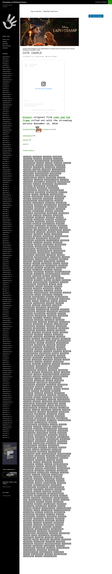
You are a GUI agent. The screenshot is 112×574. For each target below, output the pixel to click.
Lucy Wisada (36, 409)
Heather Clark (41, 330)
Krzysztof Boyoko (29, 399)
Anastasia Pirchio (48, 183)
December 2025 (6, 73)
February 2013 (6, 391)
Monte (38, 453)
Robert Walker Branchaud (55, 493)
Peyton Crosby (48, 476)
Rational (33, 50)
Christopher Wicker (43, 252)
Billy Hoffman (47, 215)
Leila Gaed (27, 405)
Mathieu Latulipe (43, 424)
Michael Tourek (51, 443)
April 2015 (5, 337)
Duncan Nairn (37, 288)
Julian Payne (27, 376)
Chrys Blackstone (57, 252)
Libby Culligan (43, 407)
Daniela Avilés (28, 271)
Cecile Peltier (28, 234)
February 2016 (6, 318)
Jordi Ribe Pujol (53, 367)
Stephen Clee (27, 522)
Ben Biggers (49, 211)
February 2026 (6, 69)
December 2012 (6, 395)
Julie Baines (36, 376)
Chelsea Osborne (54, 238)
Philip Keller (60, 478)
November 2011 (6, 422)
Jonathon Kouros (41, 367)
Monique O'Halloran (54, 451)
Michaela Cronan (53, 445)
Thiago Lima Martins (57, 529)
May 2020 (5, 213)
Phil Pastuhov (38, 478)
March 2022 (5, 167)
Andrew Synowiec (52, 192)
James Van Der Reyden (64, 340)
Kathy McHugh (41, 384)
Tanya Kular (59, 524)
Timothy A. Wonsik (44, 535)
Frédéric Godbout (40, 313)
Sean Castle (39, 512)
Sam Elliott (40, 501)
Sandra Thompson (41, 506)
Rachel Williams (28, 483)
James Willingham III (29, 342)
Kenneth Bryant (45, 390)
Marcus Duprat (60, 416)
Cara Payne (67, 229)
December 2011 (6, 420)
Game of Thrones (7, 45)
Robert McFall (41, 493)
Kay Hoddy (49, 386)
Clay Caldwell (28, 257)
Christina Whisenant (41, 246)
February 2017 (6, 295)
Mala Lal (61, 414)
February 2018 (6, 270)
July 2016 (5, 310)
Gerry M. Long (38, 317)
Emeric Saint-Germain (61, 296)
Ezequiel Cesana (41, 307)
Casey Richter (41, 232)
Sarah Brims (27, 508)
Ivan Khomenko (28, 334)
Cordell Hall (64, 259)
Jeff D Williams (28, 351)
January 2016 (6, 320)
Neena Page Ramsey (52, 457)
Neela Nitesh (41, 457)
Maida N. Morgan (52, 414)
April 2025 (5, 90)
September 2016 (7, 305)
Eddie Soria (58, 290)
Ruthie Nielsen (47, 499)
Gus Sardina (50, 326)
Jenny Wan (55, 353)
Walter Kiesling (42, 549)
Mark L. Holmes (52, 420)
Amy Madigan (27, 183)
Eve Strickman (57, 305)
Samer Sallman (28, 503)
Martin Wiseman (28, 422)
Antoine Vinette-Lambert (46, 200)
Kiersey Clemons (59, 393)
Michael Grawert (29, 439)
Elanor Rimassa (28, 294)
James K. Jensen (65, 338)
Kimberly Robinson (40, 395)
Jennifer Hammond (45, 353)
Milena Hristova (45, 449)
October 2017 (6, 278)
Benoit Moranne (63, 213)
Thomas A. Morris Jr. (29, 531)
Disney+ (27, 117)
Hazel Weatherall (29, 330)
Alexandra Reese (29, 175)
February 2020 (6, 220)
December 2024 (6, 98)
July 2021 (5, 184)
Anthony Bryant (48, 198)
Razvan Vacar (28, 485)
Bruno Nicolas (62, 225)
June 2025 (5, 86)
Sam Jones (49, 501)
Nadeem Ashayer (39, 455)
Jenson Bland (64, 353)
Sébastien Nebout (29, 514)
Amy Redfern (37, 183)
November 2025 (6, 75)
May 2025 (5, 88)
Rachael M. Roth (50, 480)
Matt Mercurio (57, 426)
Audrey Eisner (50, 209)
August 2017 (6, 282)
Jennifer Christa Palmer (31, 353)
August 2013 (6, 379)
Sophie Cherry (60, 518)
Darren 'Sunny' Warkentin (62, 271)
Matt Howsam (46, 426)
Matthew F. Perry (29, 430)
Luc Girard (27, 409)
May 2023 (5, 138)
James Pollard (40, 340)
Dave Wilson (65, 273)
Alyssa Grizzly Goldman (51, 179)
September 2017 (7, 280)
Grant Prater (42, 321)
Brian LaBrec (37, 223)
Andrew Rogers (40, 192)
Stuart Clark (28, 524)
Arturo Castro (28, 206)
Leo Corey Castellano (38, 405)
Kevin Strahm (38, 393)
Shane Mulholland (29, 516)
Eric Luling (27, 301)
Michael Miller (62, 441)
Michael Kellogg (40, 441)
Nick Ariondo (51, 460)
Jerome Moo (27, 357)
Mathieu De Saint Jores (30, 424)
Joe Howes (66, 359)
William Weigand (58, 552)
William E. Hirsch (53, 549)
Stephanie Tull (50, 520)
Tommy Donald (45, 539)
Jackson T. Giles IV (50, 336)
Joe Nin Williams (28, 361)
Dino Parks (53, 284)
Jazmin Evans (38, 349)
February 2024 (6, 119)
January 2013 (6, 393)
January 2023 (6, 146)
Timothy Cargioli (56, 535)
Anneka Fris (27, 198)
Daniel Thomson (37, 269)
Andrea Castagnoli (60, 183)
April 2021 (5, 190)
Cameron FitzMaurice (40, 229)
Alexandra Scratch (41, 175)
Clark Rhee (61, 255)
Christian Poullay (60, 244)
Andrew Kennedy (43, 190)
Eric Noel (35, 301)
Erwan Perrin (27, 303)
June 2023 (5, 136)
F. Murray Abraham (53, 307)
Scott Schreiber (28, 512)
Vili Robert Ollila (49, 545)
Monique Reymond (29, 453)
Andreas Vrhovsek (39, 186)
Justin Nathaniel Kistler (60, 376)
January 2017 (6, 297)
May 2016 (5, 314)
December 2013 (6, 370)
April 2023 (5, 140)
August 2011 (6, 429)
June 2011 (5, 433)
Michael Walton (62, 443)
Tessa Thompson (28, 529)
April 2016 (5, 316)
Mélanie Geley (62, 432)
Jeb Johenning (61, 349)
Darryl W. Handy (38, 273)
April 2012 (5, 412)
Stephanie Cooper (38, 520)
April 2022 (5, 165)
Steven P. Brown (58, 522)
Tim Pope (34, 535)
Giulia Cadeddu (28, 319)
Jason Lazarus (37, 347)
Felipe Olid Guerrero (43, 309)
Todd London (49, 537)
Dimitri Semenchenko (30, 284)
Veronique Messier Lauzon (53, 543)
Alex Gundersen (50, 167)
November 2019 (6, 226)
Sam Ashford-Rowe (29, 501)
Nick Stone (37, 462)
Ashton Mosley (28, 209)
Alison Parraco (51, 177)
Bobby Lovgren (40, 217)
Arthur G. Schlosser (50, 204)
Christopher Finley (29, 248)
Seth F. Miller (51, 514)
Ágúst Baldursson (29, 163)
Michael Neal (27, 443)
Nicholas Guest (40, 460)
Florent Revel (41, 311)
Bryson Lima (54, 227)
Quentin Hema (39, 480)
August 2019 (6, 232)
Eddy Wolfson (28, 292)
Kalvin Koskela (57, 378)
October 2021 (6, 178)
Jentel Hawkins (28, 355)
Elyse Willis (27, 296)
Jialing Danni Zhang (59, 357)
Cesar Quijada (38, 234)
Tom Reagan (27, 539)
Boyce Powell (28, 219)
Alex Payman (36, 169)
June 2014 (5, 358)
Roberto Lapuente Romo (41, 495)
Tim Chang (27, 535)
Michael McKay (52, 441)
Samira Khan (38, 503)
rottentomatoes (27, 135)
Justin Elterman (46, 376)
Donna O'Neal (48, 286)
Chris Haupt (48, 242)
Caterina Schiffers (63, 232)
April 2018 (5, 266)
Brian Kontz (27, 223)
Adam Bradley (57, 156)
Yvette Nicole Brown (50, 556)
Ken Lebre (27, 390)
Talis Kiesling (38, 524)
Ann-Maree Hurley (37, 196)
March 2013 (5, 389)
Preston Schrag (28, 480)
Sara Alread (52, 506)
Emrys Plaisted (42, 298)
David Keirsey (41, 56)
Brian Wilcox (60, 223)
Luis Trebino (66, 409)
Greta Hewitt (48, 324)
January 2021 (6, 197)
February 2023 (6, 144)
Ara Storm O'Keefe (38, 202)
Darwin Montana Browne (53, 273)
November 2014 (6, 347)
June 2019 (5, 236)
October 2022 (6, 153)
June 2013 (5, 383)
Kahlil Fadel (46, 378)
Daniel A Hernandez (38, 265)
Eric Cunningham (64, 298)
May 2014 (5, 360)
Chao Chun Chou (56, 234)
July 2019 (5, 234)
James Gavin (55, 338)
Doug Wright (27, 288)
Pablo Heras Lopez (50, 468)
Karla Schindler (39, 380)
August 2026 (6, 56)
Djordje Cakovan (29, 286)
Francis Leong (28, 313)
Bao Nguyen (27, 211)
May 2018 (5, 264)
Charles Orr (27, 236)
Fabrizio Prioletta (29, 309)
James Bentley (46, 338)
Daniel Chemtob (28, 267)
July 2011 (5, 431)
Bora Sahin (60, 217)
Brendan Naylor (28, 221)
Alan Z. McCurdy (60, 165)
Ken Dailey (57, 388)
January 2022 (6, 171)
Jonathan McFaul (54, 365)
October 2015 (6, 324)
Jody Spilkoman (48, 359)
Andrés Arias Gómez (29, 188)
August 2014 (6, 353)
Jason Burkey (51, 344)
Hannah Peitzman (52, 328)
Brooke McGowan (40, 225)
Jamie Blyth (40, 342)
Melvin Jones (62, 434)
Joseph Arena (53, 370)
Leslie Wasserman (60, 405)
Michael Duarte (51, 437)
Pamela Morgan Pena (63, 468)
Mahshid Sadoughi (40, 414)
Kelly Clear (38, 388)
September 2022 (7, 155)
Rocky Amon (63, 495)
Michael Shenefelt (39, 443)
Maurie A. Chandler (29, 432)
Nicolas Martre (58, 462)
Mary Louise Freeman (41, 422)
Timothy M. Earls (28, 537)
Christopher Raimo (59, 250)
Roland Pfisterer (47, 497)
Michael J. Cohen (28, 441)
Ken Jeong (65, 388)
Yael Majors (48, 554)
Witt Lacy (26, 554)
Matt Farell (37, 426)
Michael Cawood (28, 437)
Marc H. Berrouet (29, 416)
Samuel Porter (61, 503)
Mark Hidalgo (41, 420)
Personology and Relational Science (15, 2)
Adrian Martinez (28, 160)
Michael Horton (65, 439)
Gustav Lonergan (61, 326)
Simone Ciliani (28, 518)
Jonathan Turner (29, 367)
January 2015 (6, 343)
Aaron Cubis (27, 156)
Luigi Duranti (56, 409)
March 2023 (5, 142)
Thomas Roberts (64, 533)
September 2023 (7, 130)
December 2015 (6, 322)
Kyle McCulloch (41, 399)
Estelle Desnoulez (39, 303)
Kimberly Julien (28, 395)
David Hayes (46, 275)
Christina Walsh (28, 246)
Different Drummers (101, 2)
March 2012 (5, 414)
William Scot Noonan (46, 552)
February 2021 (6, 194)
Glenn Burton (39, 319)
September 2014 (7, 351)
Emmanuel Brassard (29, 298)
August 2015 (6, 328)
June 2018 (5, 261)
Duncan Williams (48, 288)
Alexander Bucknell (30, 171)
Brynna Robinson (43, 227)
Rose (25, 499)
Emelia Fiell (50, 296)
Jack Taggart (28, 336)
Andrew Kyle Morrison (56, 190)
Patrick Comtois (50, 470)
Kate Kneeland (59, 380)
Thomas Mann (53, 533)
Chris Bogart (65, 240)
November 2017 (6, 276)
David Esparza (37, 275)
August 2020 (6, 207)
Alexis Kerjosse (53, 175)
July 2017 (5, 284)
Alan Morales (49, 165)
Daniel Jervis (39, 267)
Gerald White (28, 317)
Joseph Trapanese (47, 372)
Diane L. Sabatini (54, 282)
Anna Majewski (49, 196)
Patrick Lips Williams (30, 472)
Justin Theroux (28, 378)
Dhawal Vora (56, 280)
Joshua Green (28, 374)
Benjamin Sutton (52, 213)
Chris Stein (38, 244)
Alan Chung (39, 165)
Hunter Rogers (60, 330)
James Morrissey (28, 340)
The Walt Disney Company (42, 529)
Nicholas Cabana (29, 460)
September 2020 (7, 205)
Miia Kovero (62, 447)
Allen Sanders (28, 179)
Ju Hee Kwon (37, 374)
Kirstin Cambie (52, 395)
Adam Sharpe (37, 158)
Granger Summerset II (30, 321)
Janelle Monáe (50, 342)
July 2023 (5, 134)
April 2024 (5, 115)
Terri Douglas (47, 526)
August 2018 (6, 257)
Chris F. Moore (38, 242)
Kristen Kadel (28, 397)
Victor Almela (67, 543)
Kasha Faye (50, 380)
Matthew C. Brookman (50, 428)
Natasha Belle (51, 455)
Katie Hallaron (51, 384)
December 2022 (6, 148)
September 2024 (7, 105)
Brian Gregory (60, 221)
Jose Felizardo (42, 370)
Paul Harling (64, 472)
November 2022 (6, 151)
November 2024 (6, 100)
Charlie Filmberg (48, 236)
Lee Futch (62, 403)
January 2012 (6, 418)
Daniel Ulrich (48, 269)
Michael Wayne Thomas (30, 445)
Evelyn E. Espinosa (29, 307)
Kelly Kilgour (48, 388)
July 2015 (5, 330)
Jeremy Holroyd (50, 355)
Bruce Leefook (52, 225)
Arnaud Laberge (61, 202)
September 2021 (7, 180)
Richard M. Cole (38, 489)
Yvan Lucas (39, 556)
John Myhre (27, 363)
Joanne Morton (37, 359)
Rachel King (60, 480)
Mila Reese (36, 449)
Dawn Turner (50, 278)
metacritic (26, 140)
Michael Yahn (42, 445)
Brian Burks (50, 221)
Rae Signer (39, 483)
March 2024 (5, 117)
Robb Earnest (57, 491)
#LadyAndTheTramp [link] (29, 129)
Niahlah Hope (64, 457)
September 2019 (7, 230)
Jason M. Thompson (49, 347)
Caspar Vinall (51, 232)
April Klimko (58, 200)
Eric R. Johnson (45, 301)
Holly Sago (50, 330)
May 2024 (5, 113)
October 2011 (6, 425)
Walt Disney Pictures (63, 547)
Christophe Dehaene (54, 246)
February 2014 (6, 366)
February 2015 (6, 341)
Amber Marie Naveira (63, 181)
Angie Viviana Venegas (57, 194)
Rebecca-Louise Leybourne (41, 485)
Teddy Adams (37, 526)
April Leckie (27, 202)
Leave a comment (52, 56)
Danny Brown (49, 271)
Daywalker (5, 48)
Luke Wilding (41, 411)
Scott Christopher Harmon (62, 510)
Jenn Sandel (67, 351)
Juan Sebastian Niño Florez (51, 374)
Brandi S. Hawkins (61, 219)
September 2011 (6, 427)
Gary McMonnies (28, 315)
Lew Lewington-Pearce (30, 407)
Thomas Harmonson (29, 533)
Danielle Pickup (38, 271)
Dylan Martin (38, 290)
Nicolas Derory (46, 462)
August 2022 (6, 157)
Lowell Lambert (63, 407)
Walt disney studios (29, 549)
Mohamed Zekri (42, 451)
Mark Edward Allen (29, 420)
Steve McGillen (47, 522)
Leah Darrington (41, 403)
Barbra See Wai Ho (38, 211)
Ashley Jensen (52, 206)
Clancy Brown (51, 255)
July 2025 (5, 84)
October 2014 (6, 349)
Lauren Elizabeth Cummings (61, 401)
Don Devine (39, 286)
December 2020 (6, 199)
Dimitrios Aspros (42, 284)
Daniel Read (27, 269)
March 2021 (5, 192)
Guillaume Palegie (29, 326)
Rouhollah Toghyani (35, 499)
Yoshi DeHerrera (28, 556)
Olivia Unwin (40, 466)
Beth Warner (27, 215)
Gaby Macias (61, 313)
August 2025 (6, 82)
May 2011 (5, 435)
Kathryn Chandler (29, 384)
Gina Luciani (47, 317)
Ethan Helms (50, 303)
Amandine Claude (39, 181)
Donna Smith (58, 286)
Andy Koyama (62, 192)
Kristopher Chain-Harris (61, 397)
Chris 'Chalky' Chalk (53, 240)
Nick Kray (59, 460)
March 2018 (5, 268)
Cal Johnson (63, 227)
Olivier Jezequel (50, 466)
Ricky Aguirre (28, 491)
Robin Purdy (54, 495)
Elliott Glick (58, 294)
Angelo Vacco (44, 194)
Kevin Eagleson (28, 393)
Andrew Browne (42, 188)
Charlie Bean (37, 236)
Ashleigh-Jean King (40, 206)
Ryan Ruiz (56, 499)
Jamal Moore (36, 338)
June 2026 (5, 61)
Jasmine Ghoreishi (40, 344)
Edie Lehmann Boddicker (41, 292)
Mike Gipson (27, 449)
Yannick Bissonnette (60, 554)
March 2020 (5, 217)
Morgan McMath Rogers (49, 453)
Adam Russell (28, 158)
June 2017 (5, 287)
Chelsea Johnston (29, 238)
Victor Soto (27, 545)
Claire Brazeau (40, 255)
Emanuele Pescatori (38, 296)
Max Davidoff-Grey (42, 432)
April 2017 (5, 291)
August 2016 (6, 307)
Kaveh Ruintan (40, 386)
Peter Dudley (27, 476)
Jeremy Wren (61, 355)
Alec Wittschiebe (38, 167)
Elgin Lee (37, 294)
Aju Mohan (49, 163)
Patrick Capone (39, 470)
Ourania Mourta (28, 468)
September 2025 (7, 79)
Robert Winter (28, 495)
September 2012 (7, 402)
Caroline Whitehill (29, 232)
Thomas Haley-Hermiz (55, 531)
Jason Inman (27, 347)
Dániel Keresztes (50, 267)
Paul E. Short (54, 472)
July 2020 (5, 209)
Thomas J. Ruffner (43, 533)
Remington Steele (43, 487)
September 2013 (7, 376)
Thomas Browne (42, 531)
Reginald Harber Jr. (29, 487)
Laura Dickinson (47, 401)
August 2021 (6, 182)
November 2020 (6, 201)
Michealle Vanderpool (30, 447)
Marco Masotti (49, 416)
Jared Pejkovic (28, 344)
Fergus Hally (55, 309)
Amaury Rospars (51, 181)
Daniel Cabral (63, 265)
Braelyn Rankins (39, 219)
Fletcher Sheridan (29, 311)
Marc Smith (39, 416)
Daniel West (57, 269)
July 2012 (5, 406)
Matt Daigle (62, 424)
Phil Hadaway (58, 476)
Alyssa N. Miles (28, 181)
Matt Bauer (54, 424)
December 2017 (6, 274)
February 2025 (6, 94)
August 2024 (6, 107)
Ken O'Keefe (35, 390)
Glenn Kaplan (60, 319)
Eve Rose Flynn (46, 305)
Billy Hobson (37, 215)
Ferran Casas (65, 309)
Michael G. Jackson (63, 437)
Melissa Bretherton (40, 434)
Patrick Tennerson (43, 472)
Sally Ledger (65, 499)
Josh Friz (56, 372)
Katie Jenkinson (62, 384)
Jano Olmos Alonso (62, 342)
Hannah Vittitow (63, 328)
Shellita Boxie (41, 516)
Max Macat (53, 432)
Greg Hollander (64, 321)
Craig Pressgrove (50, 261)
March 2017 (5, 293)
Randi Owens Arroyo (49, 483)
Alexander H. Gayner (44, 171)
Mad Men (5, 41)
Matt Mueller (28, 428)
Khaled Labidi (48, 393)
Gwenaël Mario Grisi (39, 328)
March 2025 (5, 92)
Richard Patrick (59, 489)
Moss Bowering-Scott (64, 453)
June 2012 (5, 408)
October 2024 (6, 102)
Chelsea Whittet (28, 240)
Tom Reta (35, 539)
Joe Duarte (58, 359)
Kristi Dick (37, 397)
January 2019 (6, 247)
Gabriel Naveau (51, 313)
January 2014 (6, 368)
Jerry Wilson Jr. (37, 357)
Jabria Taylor (39, 334)
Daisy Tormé (27, 263)
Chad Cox (47, 234)
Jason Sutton (61, 347)
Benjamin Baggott (40, 213)
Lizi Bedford (53, 407)
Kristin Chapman (47, 397)
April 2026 (5, 65)
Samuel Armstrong (49, 503)
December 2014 (6, 345)
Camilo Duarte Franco (55, 229)
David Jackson (56, 275)
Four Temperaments (43, 48)
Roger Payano (36, 497)
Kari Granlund (28, 380)
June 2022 (5, 161)
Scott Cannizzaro (47, 510)
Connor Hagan (53, 259)
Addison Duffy (48, 158)
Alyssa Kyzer (64, 179)
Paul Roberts (46, 474)
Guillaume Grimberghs (61, 324)
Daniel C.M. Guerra (51, 265)
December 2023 (6, 123)
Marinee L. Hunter (62, 418)
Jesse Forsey (48, 357)
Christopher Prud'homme (45, 250)
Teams (38, 50)
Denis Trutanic (28, 280)
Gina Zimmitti (56, 317)
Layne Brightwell (29, 403)
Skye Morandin (49, 518)
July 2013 (5, 381)
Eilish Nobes (67, 292)
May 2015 (5, 335)
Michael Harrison (53, 439)
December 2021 (6, 174)
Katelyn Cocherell (29, 382)
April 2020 (5, 215)
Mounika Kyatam (28, 455)
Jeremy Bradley (39, 355)
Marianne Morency (40, 418)
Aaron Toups (47, 156)
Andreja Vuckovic (52, 186)
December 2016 (6, 299)
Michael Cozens (40, 437)
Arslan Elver (38, 204)
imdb (24, 144)
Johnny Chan (65, 363)
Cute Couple (32, 53)
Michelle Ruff (53, 447)
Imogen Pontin (47, 332)
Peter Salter (37, 476)
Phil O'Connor (28, 478)
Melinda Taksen (28, 434)
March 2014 (5, 364)
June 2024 (5, 111)
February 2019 (6, 245)
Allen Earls (61, 177)
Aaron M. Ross (37, 156)
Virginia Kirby (41, 547)
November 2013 (6, 372)
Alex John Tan (61, 167)
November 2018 (6, 251)
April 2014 (5, 362)
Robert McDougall (29, 493)
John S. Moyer (46, 363)
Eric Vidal (54, 301)
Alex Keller (27, 169)
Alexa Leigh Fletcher (59, 169)
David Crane (27, 275)
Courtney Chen (38, 261)
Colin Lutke (66, 257)
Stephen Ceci (60, 520)
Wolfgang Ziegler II (37, 554)
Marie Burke (51, 418)
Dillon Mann (64, 282)
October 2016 (6, 303)
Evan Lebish (27, 305)
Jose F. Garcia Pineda (30, 370)
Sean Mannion (48, 512)
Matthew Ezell (63, 428)
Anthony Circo (59, 198)
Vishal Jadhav (51, 547)
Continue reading (29, 150)
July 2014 (5, 356)
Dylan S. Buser (49, 290)
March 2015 (5, 339)
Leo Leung (50, 405)
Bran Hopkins (49, 219)
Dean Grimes (59, 278)
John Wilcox (56, 363)
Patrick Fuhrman (62, 470)
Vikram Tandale (37, 545)
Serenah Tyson (40, 514)
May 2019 (5, 238)
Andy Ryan (35, 194)
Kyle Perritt (52, 399)
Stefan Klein (27, 520)
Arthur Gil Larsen (64, 204)
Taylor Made (27, 526)
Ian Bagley (27, 332)
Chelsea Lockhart (42, 238)
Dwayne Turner (28, 290)
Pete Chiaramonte (57, 474)
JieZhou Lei (27, 359)
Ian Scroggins (36, 332)
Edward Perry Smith (55, 292)
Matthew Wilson (62, 430)
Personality (26, 50)
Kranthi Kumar (62, 395)
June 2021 (5, 186)
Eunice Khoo (59, 303)
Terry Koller (57, 526)
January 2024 (6, 121)
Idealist (58, 48)
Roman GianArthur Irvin (61, 497)
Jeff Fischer (38, 351)
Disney (60, 284)
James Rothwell (50, 340)
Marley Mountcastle (64, 420)
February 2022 (6, 169)
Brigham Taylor (28, 225)
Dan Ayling (57, 263)
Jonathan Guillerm (41, 365)
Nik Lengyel (48, 464)
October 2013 (6, 374)
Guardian (53, 48)
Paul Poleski (36, 474)
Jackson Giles (38, 336)
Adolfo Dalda (58, 158)
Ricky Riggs (37, 491)
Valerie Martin (39, 543)
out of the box (70, 48)
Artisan (25, 48)
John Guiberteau (58, 361)
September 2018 (7, 255)
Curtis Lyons (60, 261)
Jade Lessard (60, 336)
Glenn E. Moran (49, 319)
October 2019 (6, 228)
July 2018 (5, 259)
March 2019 (5, 243)
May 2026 (5, 63)
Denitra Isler (38, 280)
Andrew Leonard (29, 192)
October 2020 (6, 203)
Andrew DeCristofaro (30, 190)
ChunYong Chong (29, 255)
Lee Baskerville (52, 403)
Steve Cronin (37, 522)
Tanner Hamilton (48, 524)
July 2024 (5, 109)
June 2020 (5, 211)
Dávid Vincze (40, 278)
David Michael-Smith (29, 278)
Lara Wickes (36, 401)
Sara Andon (61, 506)
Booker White (50, 217)
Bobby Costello (28, 217)
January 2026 (6, 71)
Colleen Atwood (28, 259)
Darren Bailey (28, 273)
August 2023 (6, 132)
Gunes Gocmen (41, 326)
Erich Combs (62, 301)
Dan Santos (27, 265)
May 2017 (5, 289)
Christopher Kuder (55, 248)
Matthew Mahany (40, 430)
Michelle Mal (42, 447)
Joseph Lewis (36, 372)
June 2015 (5, 333)
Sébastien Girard (59, 512)
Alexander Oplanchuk (42, 173)
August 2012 (6, 404)
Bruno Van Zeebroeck (30, 227)
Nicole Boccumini (29, 464)
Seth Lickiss (60, 514)
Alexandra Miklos (56, 173)
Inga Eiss (55, 332)
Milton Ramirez (56, 449)
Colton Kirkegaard (41, 259)
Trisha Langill (50, 541)
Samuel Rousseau (29, 506)
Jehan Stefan (57, 351)
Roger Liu (27, 497)
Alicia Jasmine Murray (30, 177)
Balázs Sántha (60, 209)
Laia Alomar (27, 401)
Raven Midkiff (61, 483)
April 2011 (5, 437)
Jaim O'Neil (27, 338)
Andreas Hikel (28, 186)
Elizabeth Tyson (47, 294)
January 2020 (6, 222)
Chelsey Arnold (40, 240)
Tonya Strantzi (55, 539)
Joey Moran (38, 361)
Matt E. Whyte (28, 426)
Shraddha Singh (51, 516)
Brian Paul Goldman (48, 223)
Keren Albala (56, 390)
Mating (63, 48)
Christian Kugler (48, 244)
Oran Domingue (61, 466)
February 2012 (6, 416)
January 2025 (6, 96)
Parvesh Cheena (28, 470)
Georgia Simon (52, 315)
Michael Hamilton (41, 439)
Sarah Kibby (36, 508)
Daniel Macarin (61, 267)
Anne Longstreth (60, 196)
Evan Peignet (36, 305)
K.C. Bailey (38, 378)
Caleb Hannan (28, 229)
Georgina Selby (63, 315)
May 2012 (5, 410)
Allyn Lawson (38, 179)
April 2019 (5, 241)
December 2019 (6, 224)
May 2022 (5, 163)
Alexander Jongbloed (58, 171)
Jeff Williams (48, 351)
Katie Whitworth (28, 386)
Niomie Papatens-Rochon (60, 464)
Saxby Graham (28, 510)
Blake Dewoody (58, 215)
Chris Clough (28, 242)
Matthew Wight (52, 430)
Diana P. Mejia (27, 282)
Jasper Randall (28, 349)
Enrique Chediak (53, 298)
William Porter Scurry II (31, 552)
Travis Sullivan (66, 539)
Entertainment (32, 48)
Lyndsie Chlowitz (52, 411)
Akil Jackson (58, 163)
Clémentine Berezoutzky (42, 257)
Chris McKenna (58, 242)
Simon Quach (62, 516)
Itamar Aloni (63, 332)
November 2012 (6, 397)
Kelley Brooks (28, 388)
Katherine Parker (42, 382)
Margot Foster (28, 418)
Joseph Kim (27, 372)
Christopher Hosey (42, 248)
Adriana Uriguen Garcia (42, 160)
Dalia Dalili (36, 263)
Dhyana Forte (66, 280)
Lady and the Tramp (63, 399)
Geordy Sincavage (41, 315)
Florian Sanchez (64, 311)
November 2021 (6, 176)
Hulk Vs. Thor (6, 39)
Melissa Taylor (53, 434)
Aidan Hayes (40, 163)
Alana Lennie (27, 167)
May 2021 (5, 188)
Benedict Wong (28, 213)
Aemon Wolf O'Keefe (57, 160)
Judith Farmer (65, 374)
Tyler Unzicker (28, 543)
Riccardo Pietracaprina (57, 487)
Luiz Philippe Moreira (30, 411)
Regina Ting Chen (56, 485)
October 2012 (6, 399)
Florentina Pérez (52, 311)
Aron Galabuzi (28, 204)
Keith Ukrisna (58, 386)
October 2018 (6, 253)
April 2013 (5, 387)
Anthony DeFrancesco (30, 200)
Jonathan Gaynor (29, 365)
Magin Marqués (28, 414)
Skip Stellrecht (38, 518)
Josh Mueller (65, 372)
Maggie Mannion (64, 411)
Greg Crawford (53, 321)
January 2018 (6, 272)
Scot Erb (36, 510)
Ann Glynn (27, 196)
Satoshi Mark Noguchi (48, 508)
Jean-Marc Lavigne (50, 349)
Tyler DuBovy (60, 541)
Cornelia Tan (27, 261)
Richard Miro (49, 489)
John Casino (47, 361)
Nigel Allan (39, 464)
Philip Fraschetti (49, 478)
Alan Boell (67, 163)
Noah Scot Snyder (29, 466)
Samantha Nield (58, 501)
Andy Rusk (27, 194)
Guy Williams (27, 328)
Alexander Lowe (28, 173)
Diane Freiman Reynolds (40, 282)
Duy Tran (57, 288)
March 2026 (5, 67)
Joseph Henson (63, 370)
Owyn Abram (39, 468)
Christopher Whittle (30, 252)
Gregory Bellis (38, 324)
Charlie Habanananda (61, 236)
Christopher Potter (29, 250)
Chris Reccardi (28, 244)
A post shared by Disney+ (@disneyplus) (43, 110)
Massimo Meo (52, 422)
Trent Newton (28, 541)
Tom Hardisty (59, 537)
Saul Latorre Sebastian (63, 508)
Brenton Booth (40, 221)
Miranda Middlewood (30, 451)
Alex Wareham (46, 169)
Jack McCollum (58, 334)
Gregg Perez (27, 324)
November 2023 (6, 125)
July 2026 (5, 59)
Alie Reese (41, 177)
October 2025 (6, 77)
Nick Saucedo (28, 462)
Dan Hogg (64, 263)
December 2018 (6, 249)
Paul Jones (27, 474)
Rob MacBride (47, 491)
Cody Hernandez (55, 257)
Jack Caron (48, 334)
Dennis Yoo (47, 280)
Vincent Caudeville (29, 547)
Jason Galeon (61, 344)
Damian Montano (46, 263)
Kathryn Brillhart (54, 382)
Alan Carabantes (29, 165)
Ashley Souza (62, 206)
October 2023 (6, 128)
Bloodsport (5, 43)
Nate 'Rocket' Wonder (63, 455)
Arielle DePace (50, 202)
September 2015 (7, 326)
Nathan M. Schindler (29, 457)
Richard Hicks (28, 489)
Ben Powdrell (59, 211)
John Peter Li (36, 363)
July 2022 (5, 159)
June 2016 (5, 312)
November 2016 (6, 301)
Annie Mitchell (37, 198)
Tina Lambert (39, 537)
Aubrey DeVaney (39, 209)
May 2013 (5, 385)
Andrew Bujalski (53, 188)
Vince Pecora (60, 545)
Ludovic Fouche (46, 409)
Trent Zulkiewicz (39, 541)
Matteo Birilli (38, 428)
